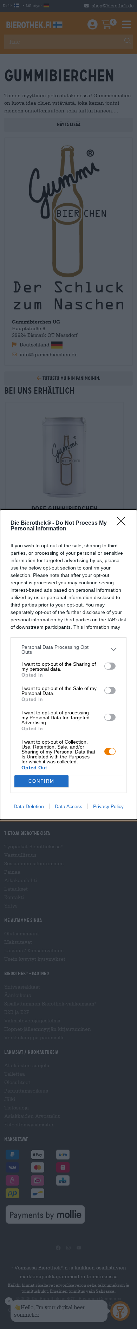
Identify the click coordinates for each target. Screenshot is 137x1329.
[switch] (110, 666)
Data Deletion (29, 806)
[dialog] (68, 665)
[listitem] (68, 649)
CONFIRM (41, 781)
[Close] (123, 523)
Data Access (68, 806)
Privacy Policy (108, 806)
